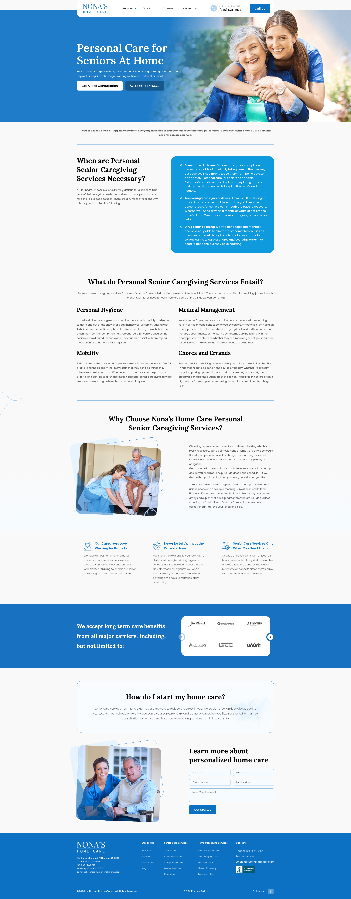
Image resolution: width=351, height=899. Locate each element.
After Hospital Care (208, 850)
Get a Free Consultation (100, 86)
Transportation (206, 874)
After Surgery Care (208, 856)
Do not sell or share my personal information (98, 872)
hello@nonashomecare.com (259, 861)
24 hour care (171, 850)
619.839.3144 (248, 856)
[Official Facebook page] (271, 891)
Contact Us (190, 8)
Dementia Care (172, 868)
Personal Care (205, 862)
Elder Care (170, 874)
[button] (270, 637)
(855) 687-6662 (147, 86)
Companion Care (173, 862)
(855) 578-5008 (230, 10)
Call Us (260, 8)
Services (128, 8)
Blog (143, 868)
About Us (148, 8)
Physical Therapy (207, 868)
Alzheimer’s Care (173, 856)
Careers (168, 8)
